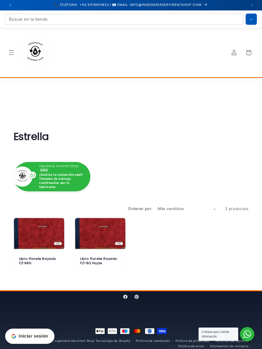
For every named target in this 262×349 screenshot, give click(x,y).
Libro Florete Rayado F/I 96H (37, 261)
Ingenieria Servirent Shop (74, 341)
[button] (11, 53)
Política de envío (191, 346)
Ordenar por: (140, 208)
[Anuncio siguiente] (251, 5)
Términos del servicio (231, 341)
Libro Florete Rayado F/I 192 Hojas (98, 261)
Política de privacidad (192, 341)
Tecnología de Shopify (112, 341)
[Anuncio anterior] (10, 5)
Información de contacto (229, 346)
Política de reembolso (153, 341)
